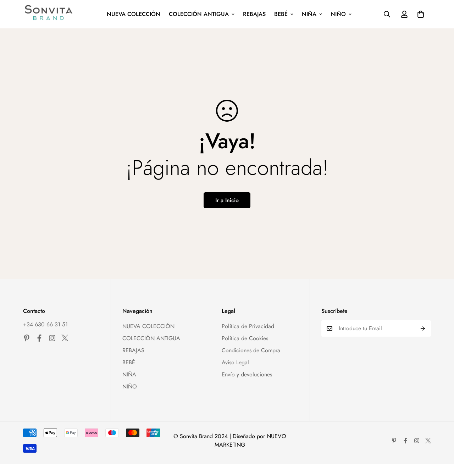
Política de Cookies (245, 338)
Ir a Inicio (227, 200)
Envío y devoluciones (247, 374)
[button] (421, 14)
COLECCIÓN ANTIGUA (199, 14)
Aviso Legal (235, 362)
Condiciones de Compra (251, 350)
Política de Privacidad (248, 326)
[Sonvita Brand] (48, 14)
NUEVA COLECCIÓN (133, 14)
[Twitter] (65, 338)
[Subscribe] (423, 328)
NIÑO (338, 14)
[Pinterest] (26, 338)
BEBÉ (281, 14)
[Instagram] (52, 338)
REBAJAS (254, 14)
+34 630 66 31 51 (45, 324)
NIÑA (309, 14)
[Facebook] (39, 338)
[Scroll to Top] (440, 425)
